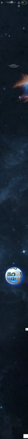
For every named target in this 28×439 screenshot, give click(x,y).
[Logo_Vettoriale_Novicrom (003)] (11, 2)
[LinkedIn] (19, 6)
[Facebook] (19, 3)
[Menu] (1, 2)
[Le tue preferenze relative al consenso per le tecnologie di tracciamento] (27, 329)
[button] (24, 2)
